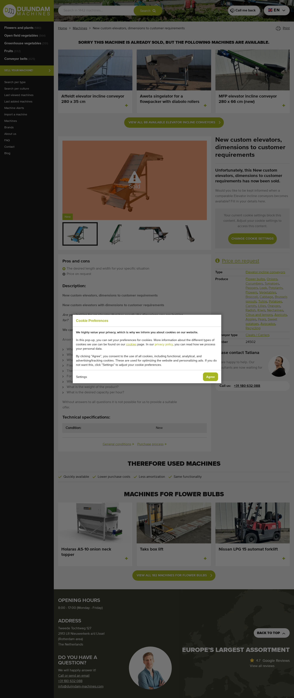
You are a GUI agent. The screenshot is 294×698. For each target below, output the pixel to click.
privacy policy (164, 344)
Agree (210, 376)
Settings (81, 376)
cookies (131, 344)
